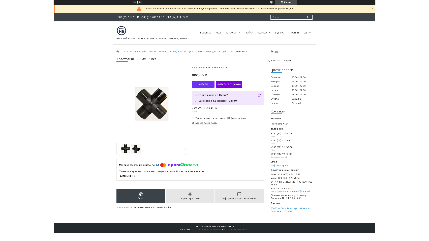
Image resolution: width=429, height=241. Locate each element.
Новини (294, 32)
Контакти (264, 32)
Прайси (249, 32)
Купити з (223, 84)
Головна (205, 32)
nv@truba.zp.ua (279, 165)
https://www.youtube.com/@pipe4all (290, 191)
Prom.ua (230, 226)
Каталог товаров (281, 60)
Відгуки (280, 32)
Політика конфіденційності (236, 229)
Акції (218, 32)
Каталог (231, 32)
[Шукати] (308, 17)
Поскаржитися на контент (209, 229)
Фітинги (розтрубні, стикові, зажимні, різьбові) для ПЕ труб (159, 51)
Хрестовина (122, 207)
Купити (203, 84)
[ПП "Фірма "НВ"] (121, 30)
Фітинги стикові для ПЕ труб (210, 51)
